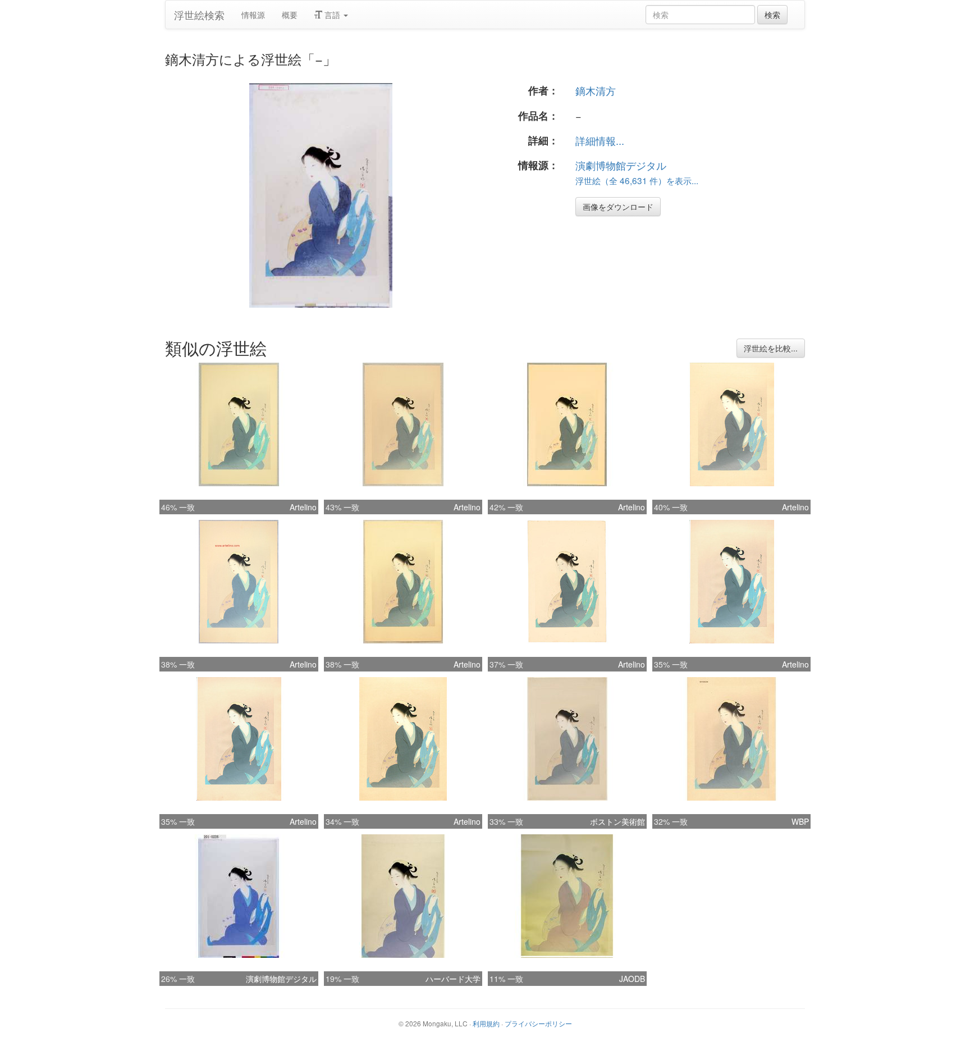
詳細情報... (599, 140)
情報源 (253, 14)
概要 (290, 14)
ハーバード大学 (453, 978)
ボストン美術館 (617, 821)
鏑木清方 (595, 90)
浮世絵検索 (199, 14)
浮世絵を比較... (771, 348)
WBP (800, 821)
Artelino (303, 507)
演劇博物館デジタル (620, 165)
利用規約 (486, 1023)
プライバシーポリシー (538, 1023)
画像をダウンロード (618, 206)
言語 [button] (332, 14)
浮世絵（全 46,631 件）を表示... (636, 180)
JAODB (632, 978)
